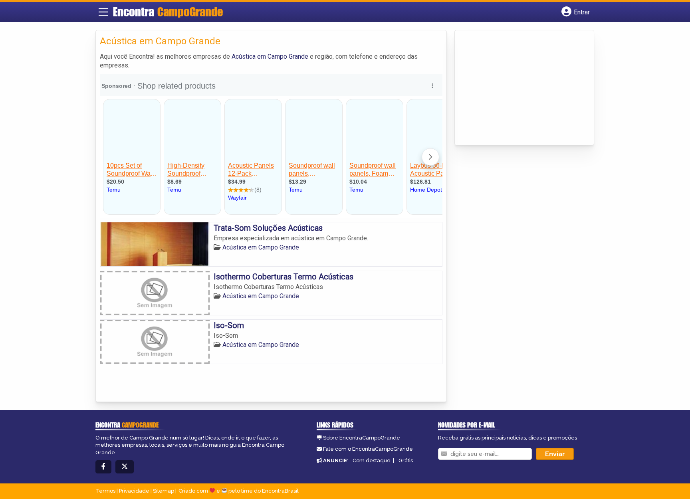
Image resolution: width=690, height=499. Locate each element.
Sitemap (163, 491)
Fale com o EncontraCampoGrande (368, 449)
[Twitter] (124, 466)
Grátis (406, 460)
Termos (105, 491)
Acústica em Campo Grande (270, 56)
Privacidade (134, 491)
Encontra (168, 11)
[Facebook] (103, 466)
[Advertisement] (519, 88)
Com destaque (372, 460)
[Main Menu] (103, 12)
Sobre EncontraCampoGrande (361, 438)
